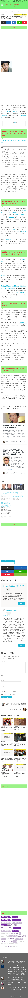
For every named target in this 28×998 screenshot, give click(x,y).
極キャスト (3, 938)
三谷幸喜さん (4, 115)
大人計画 (8, 111)
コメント (3, 661)
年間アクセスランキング (16, 920)
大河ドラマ (12, 563)
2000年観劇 (14, 936)
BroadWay (19, 943)
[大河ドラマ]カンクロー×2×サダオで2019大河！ (6, 494)
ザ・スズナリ (7, 928)
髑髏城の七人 (4, 925)
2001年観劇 (6, 917)
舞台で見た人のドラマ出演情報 (9, 560)
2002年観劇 (6, 920)
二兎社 (16, 215)
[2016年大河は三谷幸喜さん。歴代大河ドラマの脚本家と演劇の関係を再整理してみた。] (7, 510)
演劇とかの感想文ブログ (13, 5)
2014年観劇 (22, 936)
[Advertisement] (14, 44)
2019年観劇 (21, 941)
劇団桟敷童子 (5, 933)
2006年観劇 (5, 936)
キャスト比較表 (15, 917)
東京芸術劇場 (14, 946)
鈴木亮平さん (23, 323)
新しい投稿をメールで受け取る (9, 694)
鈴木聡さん (23, 231)
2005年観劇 (6, 923)
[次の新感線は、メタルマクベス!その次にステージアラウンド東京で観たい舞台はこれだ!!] (18, 487)
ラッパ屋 (17, 231)
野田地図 (9, 946)
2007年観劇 (12, 925)
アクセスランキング (17, 928)
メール (3, 680)
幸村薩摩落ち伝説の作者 (11, 610)
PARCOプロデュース (6, 941)
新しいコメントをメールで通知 (9, 691)
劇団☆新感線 (15, 930)
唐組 (20, 933)
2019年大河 (5, 563)
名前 (2, 675)
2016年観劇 (10, 938)
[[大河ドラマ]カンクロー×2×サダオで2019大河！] (6, 487)
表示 (15, 122)
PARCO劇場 (13, 943)
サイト (2, 686)
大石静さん (22, 215)
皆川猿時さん (9, 288)
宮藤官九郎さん (15, 111)
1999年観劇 (4, 946)
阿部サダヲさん (6, 286)
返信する (22, 603)
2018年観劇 (6, 931)
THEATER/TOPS (5, 943)
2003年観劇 (15, 933)
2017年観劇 (19, 938)
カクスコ (11, 217)
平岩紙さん (15, 286)
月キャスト (15, 941)
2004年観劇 (16, 923)
